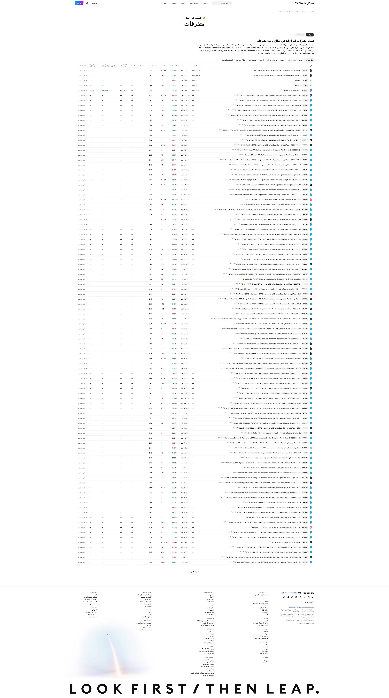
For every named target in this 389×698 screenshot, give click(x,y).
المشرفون (148, 606)
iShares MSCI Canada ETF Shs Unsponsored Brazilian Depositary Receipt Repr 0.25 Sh (271, 487)
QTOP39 (305, 492)
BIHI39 (306, 165)
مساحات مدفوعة (146, 630)
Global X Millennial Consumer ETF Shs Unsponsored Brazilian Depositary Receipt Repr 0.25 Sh (270, 428)
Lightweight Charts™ (90, 599)
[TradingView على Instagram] (300, 597)
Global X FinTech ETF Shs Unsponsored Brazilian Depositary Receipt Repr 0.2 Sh (274, 433)
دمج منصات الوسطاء (91, 612)
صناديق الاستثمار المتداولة (260, 603)
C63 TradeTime (209, 653)
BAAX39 (305, 562)
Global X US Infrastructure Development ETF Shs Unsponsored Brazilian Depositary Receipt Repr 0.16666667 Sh (263, 557)
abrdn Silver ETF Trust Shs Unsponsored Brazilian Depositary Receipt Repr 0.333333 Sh (271, 185)
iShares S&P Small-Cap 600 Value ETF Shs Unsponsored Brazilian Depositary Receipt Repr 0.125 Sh (268, 418)
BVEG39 (305, 110)
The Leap (211, 614)
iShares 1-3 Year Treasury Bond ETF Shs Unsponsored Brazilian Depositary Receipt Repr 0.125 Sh (268, 239)
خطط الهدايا (210, 601)
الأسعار (212, 597)
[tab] (310, 34)
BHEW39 (305, 115)
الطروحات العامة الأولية (261, 638)
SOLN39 (305, 199)
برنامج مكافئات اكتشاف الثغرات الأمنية (202, 673)
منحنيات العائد (264, 647)
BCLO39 (305, 353)
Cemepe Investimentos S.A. (291, 90)
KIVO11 (305, 70)
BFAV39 (305, 532)
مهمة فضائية (210, 634)
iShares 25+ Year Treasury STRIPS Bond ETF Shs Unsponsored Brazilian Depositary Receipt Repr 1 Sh (266, 443)
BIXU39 (305, 234)
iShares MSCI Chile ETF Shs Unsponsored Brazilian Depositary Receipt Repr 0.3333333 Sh (270, 393)
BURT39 (305, 472)
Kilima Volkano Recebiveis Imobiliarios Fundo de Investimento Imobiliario (277, 70)
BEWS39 (305, 373)
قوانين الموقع (147, 604)
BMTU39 (305, 269)
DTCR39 (305, 299)
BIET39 (305, 160)
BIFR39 (305, 194)
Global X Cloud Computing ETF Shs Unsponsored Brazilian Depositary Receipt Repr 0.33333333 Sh (267, 353)
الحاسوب (265, 662)
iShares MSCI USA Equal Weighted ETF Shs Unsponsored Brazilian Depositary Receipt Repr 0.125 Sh (266, 537)
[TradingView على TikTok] (288, 597)
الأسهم (266, 601)
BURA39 (305, 145)
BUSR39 (305, 512)
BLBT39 (305, 264)
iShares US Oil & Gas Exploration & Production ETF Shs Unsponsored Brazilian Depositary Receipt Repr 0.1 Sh (265, 522)
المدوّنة (212, 636)
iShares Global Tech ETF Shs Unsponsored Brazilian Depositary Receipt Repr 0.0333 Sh (272, 279)
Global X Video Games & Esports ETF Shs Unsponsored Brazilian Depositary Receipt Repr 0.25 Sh (268, 219)
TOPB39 (305, 229)
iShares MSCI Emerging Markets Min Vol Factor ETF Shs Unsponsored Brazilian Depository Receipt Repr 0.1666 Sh (262, 408)
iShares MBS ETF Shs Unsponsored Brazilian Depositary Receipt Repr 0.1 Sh (275, 468)
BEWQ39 (305, 249)
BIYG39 (305, 507)
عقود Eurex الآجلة (208, 623)
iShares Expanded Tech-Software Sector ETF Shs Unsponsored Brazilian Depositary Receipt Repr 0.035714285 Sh (263, 160)
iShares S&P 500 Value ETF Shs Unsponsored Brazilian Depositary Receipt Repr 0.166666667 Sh (268, 105)
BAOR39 (305, 175)
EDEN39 (305, 170)
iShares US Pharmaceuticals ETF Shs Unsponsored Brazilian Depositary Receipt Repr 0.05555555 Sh (267, 254)
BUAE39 (305, 552)
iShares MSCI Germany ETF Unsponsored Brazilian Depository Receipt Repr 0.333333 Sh (270, 334)
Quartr (288, 620)
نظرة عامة (211, 608)
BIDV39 (305, 328)
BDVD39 (305, 343)
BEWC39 (305, 487)
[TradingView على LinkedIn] (296, 597)
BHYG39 (305, 463)
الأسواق (183, 3)
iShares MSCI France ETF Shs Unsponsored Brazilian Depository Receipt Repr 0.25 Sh (271, 249)
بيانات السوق (210, 599)
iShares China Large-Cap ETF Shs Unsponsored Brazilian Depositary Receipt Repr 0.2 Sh (271, 214)
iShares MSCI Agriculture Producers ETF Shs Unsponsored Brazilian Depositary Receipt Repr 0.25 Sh (267, 110)
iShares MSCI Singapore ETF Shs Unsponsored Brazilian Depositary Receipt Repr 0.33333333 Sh (268, 373)
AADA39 (305, 527)
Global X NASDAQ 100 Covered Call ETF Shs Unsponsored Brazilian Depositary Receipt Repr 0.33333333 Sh (264, 348)
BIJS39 (305, 418)
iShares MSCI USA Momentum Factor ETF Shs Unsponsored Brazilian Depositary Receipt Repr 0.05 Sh (266, 269)
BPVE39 (305, 557)
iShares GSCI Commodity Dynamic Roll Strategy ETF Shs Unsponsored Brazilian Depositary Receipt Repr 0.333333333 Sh (259, 209)
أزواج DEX (265, 612)
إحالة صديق (148, 599)
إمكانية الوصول (209, 668)
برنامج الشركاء (92, 614)
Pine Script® (264, 653)
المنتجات (206, 3)
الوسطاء (174, 3)
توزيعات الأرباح (264, 636)
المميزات (211, 595)
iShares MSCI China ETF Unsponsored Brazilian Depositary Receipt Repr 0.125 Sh (274, 358)
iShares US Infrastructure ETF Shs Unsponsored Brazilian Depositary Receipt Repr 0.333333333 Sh (268, 194)
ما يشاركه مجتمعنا (146, 597)
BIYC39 (305, 403)
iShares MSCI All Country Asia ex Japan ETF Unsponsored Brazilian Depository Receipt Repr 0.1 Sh (267, 562)
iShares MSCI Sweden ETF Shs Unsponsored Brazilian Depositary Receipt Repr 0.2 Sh (271, 120)
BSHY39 (305, 239)
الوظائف (211, 640)
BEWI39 (305, 517)
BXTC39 (305, 438)
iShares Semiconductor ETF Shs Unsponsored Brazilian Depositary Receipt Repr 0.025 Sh (271, 324)
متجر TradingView (208, 649)
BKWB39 (305, 448)
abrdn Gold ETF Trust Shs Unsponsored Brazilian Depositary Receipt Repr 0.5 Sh (273, 140)
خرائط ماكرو (264, 651)
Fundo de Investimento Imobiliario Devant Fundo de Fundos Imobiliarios (277, 75)
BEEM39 (305, 179)
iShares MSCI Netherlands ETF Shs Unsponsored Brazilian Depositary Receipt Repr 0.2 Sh (270, 314)
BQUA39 (305, 423)
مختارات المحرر (146, 617)
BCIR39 (305, 294)
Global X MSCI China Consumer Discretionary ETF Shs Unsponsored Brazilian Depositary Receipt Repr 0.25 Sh (263, 478)
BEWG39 (305, 333)
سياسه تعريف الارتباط (207, 666)
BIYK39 (305, 413)
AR (93, 3)
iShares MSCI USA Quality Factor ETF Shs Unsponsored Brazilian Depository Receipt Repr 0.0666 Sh (267, 423)
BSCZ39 (305, 547)
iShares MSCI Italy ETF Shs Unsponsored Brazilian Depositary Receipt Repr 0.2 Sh (273, 517)
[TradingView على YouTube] (304, 597)
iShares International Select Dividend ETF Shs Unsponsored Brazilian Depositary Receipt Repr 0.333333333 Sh (264, 329)
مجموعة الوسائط (209, 642)
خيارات (266, 649)
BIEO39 (305, 522)
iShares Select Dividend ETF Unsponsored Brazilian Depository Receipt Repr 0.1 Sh (272, 125)
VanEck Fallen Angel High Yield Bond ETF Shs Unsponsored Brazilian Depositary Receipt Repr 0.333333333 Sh (263, 363)
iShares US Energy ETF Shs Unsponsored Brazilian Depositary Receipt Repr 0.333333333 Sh (270, 398)
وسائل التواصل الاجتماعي (143, 595)
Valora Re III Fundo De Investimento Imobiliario (285, 542)
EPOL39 (305, 150)
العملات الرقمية (263, 608)
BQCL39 (305, 482)
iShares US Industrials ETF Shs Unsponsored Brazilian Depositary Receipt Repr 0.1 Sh (273, 338)
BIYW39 (305, 284)
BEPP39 (305, 378)
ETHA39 (305, 100)
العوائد (266, 634)
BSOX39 (305, 323)
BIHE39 (305, 254)
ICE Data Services (294, 607)
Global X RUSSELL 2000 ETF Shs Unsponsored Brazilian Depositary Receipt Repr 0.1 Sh (271, 388)
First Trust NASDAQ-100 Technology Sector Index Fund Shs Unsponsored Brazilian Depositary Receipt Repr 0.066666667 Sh (258, 319)
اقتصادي (266, 631)
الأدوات (95, 595)
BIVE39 (305, 105)
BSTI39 (305, 304)
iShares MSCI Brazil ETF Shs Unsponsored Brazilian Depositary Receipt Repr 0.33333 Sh (271, 244)
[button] (202, 3)
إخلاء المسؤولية (209, 662)
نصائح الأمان (210, 671)
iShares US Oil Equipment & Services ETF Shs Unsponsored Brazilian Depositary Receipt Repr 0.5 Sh (268, 190)
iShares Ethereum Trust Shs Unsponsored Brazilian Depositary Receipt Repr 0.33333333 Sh (270, 100)
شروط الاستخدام (209, 660)
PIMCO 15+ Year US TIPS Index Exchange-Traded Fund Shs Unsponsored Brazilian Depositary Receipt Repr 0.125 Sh (261, 130)
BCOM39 (305, 209)
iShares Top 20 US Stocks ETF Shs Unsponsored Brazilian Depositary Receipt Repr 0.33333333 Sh (268, 229)
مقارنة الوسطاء (209, 612)
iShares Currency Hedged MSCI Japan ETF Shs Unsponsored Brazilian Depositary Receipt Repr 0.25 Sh (265, 115)
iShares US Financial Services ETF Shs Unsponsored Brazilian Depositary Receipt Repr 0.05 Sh (269, 507)
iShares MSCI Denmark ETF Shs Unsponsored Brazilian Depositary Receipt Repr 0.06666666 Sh (269, 170)
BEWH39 (305, 289)
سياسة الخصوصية (208, 664)
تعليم (150, 614)
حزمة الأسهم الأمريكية (207, 625)
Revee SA (297, 80)
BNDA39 (305, 155)
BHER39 (305, 219)
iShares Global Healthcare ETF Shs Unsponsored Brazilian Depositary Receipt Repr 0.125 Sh (270, 224)
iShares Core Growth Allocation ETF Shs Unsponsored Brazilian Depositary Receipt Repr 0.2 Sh (269, 175)
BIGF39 (305, 259)
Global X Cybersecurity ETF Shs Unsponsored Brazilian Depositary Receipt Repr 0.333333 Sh (269, 309)
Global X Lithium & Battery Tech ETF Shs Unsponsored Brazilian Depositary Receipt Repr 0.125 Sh (268, 264)
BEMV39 (305, 408)
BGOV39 (305, 383)
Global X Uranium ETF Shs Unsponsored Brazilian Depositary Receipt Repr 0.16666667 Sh (270, 145)
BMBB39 (305, 467)
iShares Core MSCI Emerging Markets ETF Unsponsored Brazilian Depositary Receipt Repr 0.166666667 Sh (265, 274)
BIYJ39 (305, 338)
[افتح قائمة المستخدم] (87, 3)
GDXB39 (305, 95)
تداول (149, 612)
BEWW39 (305, 458)
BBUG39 (305, 309)
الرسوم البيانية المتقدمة (90, 601)
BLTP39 (305, 130)
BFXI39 (305, 214)
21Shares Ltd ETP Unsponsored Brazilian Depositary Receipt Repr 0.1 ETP (276, 199)
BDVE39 (305, 497)
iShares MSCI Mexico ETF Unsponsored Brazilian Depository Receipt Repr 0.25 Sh (273, 458)
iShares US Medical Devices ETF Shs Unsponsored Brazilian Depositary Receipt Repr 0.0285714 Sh (268, 165)
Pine (267, 614)
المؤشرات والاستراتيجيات (143, 623)
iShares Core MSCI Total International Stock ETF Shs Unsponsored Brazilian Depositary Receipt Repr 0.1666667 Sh (262, 234)
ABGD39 (305, 140)
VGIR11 (305, 542)
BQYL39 (305, 348)
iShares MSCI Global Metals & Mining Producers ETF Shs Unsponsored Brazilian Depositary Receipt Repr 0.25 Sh (263, 368)
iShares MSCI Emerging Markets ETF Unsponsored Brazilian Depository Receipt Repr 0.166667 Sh (268, 180)
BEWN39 (305, 314)
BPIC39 (305, 368)
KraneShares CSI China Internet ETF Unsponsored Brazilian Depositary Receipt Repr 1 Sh (270, 448)
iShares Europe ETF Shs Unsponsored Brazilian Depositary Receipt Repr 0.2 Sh (275, 502)
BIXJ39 (305, 224)
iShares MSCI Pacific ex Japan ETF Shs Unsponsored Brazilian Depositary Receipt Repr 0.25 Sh (269, 378)
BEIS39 (305, 135)
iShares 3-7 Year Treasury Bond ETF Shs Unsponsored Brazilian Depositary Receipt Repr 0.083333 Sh (267, 453)
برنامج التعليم (93, 617)
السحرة (149, 625)
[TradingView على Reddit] (284, 597)
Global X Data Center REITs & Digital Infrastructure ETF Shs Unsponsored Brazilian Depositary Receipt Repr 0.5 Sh (262, 299)
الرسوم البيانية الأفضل (261, 595)
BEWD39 (305, 120)
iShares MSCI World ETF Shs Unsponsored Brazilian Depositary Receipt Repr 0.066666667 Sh (269, 473)
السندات (266, 605)
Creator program (145, 601)
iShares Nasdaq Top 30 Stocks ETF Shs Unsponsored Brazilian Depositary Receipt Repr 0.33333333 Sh (265, 492)
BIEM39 (305, 274)
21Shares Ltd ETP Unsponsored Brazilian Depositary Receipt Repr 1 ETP (276, 527)
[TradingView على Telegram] (292, 597)
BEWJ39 (305, 204)
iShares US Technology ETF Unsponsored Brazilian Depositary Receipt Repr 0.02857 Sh (271, 284)
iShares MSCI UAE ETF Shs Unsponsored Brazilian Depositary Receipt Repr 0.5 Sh (273, 552)
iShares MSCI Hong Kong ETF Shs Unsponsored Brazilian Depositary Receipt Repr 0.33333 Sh (269, 289)
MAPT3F (305, 90)
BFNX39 (305, 433)
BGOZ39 (305, 443)
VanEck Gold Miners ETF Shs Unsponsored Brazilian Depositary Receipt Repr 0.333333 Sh (270, 95)
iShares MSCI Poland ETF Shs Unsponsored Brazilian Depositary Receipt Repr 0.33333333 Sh (269, 150)
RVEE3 (306, 85)
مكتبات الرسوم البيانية (90, 597)
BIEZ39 (305, 189)
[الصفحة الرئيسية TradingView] (304, 3)
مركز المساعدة (209, 638)
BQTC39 (305, 319)
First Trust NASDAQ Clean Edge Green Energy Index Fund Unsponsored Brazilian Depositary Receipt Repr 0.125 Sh (262, 482)
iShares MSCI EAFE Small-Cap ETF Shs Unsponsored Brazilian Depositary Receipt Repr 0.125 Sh (269, 547)
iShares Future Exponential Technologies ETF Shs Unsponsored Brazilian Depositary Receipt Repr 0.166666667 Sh (262, 438)
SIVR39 (305, 184)
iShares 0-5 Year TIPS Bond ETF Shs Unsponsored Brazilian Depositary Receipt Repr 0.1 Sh (270, 304)
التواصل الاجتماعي (194, 3)
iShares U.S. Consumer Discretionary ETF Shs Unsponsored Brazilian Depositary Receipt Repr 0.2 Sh (268, 403)
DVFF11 (305, 75)
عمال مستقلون (147, 627)
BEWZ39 (305, 244)
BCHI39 (305, 358)
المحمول (265, 660)
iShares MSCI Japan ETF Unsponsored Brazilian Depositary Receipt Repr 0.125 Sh (273, 204)
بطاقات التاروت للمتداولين (206, 651)
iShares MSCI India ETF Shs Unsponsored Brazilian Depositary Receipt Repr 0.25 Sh (272, 155)
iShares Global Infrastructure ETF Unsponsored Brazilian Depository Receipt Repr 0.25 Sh (271, 259)
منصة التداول (93, 604)
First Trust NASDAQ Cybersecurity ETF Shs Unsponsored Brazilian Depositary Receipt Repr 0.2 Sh (268, 294)
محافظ (266, 644)
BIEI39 (305, 453)
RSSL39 (305, 388)
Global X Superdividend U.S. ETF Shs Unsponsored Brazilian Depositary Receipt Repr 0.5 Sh (269, 343)
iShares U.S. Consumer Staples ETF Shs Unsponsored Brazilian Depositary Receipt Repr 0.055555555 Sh (266, 413)
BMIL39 (305, 428)
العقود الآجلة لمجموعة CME (205, 621)
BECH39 (305, 393)
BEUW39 (305, 537)
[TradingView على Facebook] (308, 597)
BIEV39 (305, 502)
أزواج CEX (265, 610)
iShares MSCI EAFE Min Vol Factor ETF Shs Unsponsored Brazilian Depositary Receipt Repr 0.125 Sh (267, 532)
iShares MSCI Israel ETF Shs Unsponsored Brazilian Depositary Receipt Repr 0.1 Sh (273, 135)
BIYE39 (305, 398)
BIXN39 (305, 279)
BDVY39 (305, 125)
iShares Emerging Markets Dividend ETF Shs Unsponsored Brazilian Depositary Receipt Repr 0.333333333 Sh (264, 497)
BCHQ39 (305, 477)
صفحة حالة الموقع (208, 675)
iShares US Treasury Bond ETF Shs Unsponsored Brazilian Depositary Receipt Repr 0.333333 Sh (268, 383)
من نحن (211, 631)
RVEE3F (305, 80)
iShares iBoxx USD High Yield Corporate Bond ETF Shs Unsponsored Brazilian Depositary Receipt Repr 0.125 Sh (263, 463)
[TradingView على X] (312, 597)
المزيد (165, 3)
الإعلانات (94, 610)
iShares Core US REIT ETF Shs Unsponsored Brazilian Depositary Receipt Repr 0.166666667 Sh (269, 512)
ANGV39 (305, 363)
